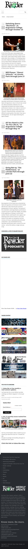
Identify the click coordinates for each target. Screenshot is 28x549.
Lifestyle (5, 480)
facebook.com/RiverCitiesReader (9, 536)
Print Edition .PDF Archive (9, 459)
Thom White (6, 80)
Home (3, 16)
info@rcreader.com (6, 527)
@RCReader (4, 538)
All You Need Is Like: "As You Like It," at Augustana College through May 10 (14, 125)
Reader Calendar (7, 465)
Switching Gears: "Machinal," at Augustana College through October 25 (14, 26)
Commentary (6, 470)
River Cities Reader (21, 308)
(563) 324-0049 (4, 526)
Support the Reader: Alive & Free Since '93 (13, 463)
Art (3, 478)
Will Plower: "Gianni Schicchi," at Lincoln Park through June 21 (15, 74)
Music (4, 474)
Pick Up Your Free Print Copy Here (11, 457)
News (4, 468)
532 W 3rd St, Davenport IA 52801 (9, 524)
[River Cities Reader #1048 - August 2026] (14, 282)
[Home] (14, 5)
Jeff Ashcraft (6, 33)
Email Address (7, 407)
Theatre (5, 472)
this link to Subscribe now (14, 443)
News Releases (6, 483)
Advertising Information (9, 461)
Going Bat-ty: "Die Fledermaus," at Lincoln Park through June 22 (15, 170)
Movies (4, 476)
